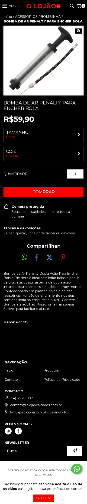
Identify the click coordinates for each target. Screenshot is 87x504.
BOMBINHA (51, 17)
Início (7, 17)
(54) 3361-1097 (21, 398)
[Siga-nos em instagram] (8, 431)
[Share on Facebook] (36, 257)
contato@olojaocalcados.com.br (36, 405)
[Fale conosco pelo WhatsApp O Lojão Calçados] (76, 469)
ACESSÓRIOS (26, 17)
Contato (11, 380)
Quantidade (15, 174)
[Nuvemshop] (43, 465)
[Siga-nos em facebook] (18, 431)
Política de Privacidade (62, 380)
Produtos (51, 370)
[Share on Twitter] (49, 257)
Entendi (44, 498)
